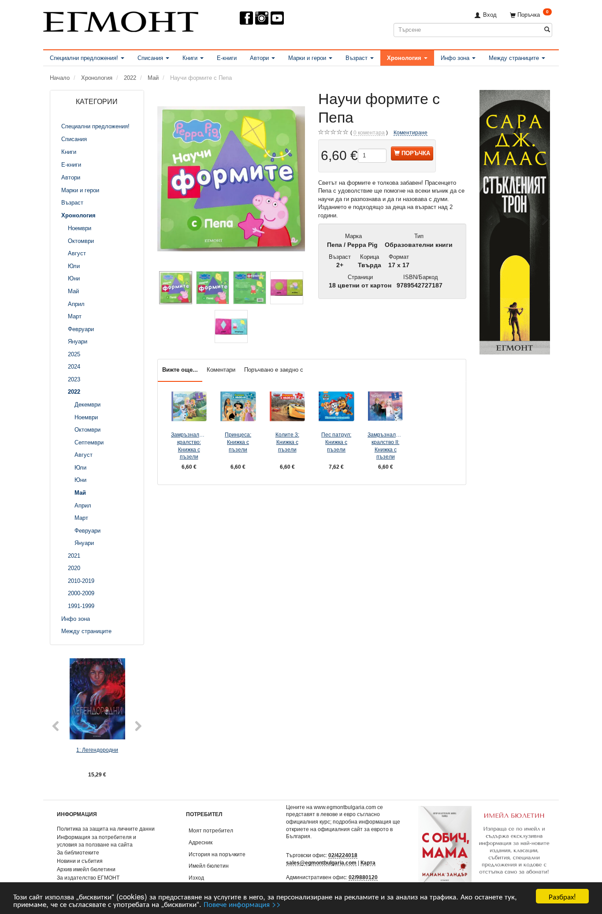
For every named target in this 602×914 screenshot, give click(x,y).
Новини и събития (80, 861)
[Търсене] (547, 30)
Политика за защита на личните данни (106, 829)
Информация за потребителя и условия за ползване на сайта (96, 840)
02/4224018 (342, 855)
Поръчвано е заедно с (273, 369)
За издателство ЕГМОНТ (88, 877)
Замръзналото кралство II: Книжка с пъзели (386, 445)
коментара (369, 132)
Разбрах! (562, 896)
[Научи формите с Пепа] (231, 179)
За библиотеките (78, 852)
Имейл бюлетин (209, 866)
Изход (196, 877)
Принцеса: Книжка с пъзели (238, 442)
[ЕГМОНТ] (120, 20)
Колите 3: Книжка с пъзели (287, 442)
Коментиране (410, 132)
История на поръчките (217, 854)
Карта (367, 863)
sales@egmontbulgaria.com (321, 863)
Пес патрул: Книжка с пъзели (336, 442)
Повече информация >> (242, 903)
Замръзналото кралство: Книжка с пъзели (189, 445)
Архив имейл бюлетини (86, 869)
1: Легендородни (97, 750)
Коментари (221, 369)
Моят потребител (211, 830)
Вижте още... (180, 369)
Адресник (200, 842)
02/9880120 (363, 877)
